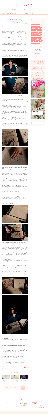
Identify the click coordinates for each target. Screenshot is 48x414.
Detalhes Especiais (38, 29)
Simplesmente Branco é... (34, 38)
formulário (22, 362)
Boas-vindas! (33, 27)
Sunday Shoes (33, 39)
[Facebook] (41, 12)
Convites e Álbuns (34, 28)
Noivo (40, 34)
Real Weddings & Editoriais (23, 13)
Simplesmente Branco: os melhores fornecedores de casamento (24, 4)
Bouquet (38, 27)
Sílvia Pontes (22, 25)
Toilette (36, 39)
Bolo (36, 27)
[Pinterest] (42, 12)
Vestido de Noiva (38, 40)
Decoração (39, 28)
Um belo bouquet (40, 39)
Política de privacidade (41, 406)
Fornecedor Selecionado (15, 25)
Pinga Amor (35, 35)
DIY (40, 29)
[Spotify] (44, 12)
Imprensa (7, 400)
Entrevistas (13, 13)
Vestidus (42, 40)
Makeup (40, 33)
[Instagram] (45, 12)
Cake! (40, 27)
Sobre (7, 399)
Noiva (38, 34)
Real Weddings (39, 35)
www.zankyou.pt (24, 405)
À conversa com (8, 25)
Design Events (33, 29)
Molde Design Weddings (34, 34)
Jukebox (33, 33)
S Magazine (39, 38)
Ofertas (32, 35)
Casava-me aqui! (34, 13)
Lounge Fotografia (36, 33)
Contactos (41, 399)
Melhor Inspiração (6, 13)
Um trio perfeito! (34, 40)
